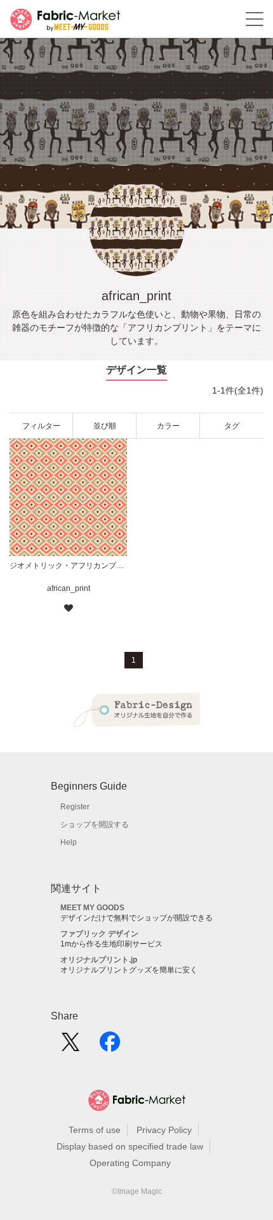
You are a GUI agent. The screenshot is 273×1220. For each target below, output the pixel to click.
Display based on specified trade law (130, 1146)
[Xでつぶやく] (70, 1046)
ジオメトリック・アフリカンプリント (68, 565)
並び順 (104, 425)
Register (75, 806)
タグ (231, 425)
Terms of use (95, 1130)
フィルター (41, 425)
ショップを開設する (94, 824)
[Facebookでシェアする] (110, 1046)
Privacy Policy (164, 1130)
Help (68, 842)
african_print (68, 588)
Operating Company (130, 1163)
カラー (168, 425)
